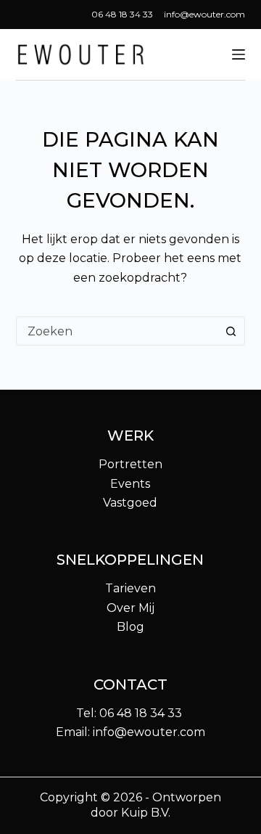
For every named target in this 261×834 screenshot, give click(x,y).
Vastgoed (130, 503)
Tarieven (130, 588)
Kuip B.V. (145, 812)
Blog (130, 627)
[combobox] (117, 331)
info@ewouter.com (204, 14)
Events (130, 484)
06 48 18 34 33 (122, 14)
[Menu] (238, 54)
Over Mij (130, 608)
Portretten (130, 464)
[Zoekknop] (230, 331)
